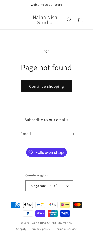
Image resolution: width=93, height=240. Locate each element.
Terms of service (66, 229)
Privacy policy (40, 229)
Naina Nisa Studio (43, 223)
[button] (10, 20)
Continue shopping (46, 86)
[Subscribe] (72, 134)
